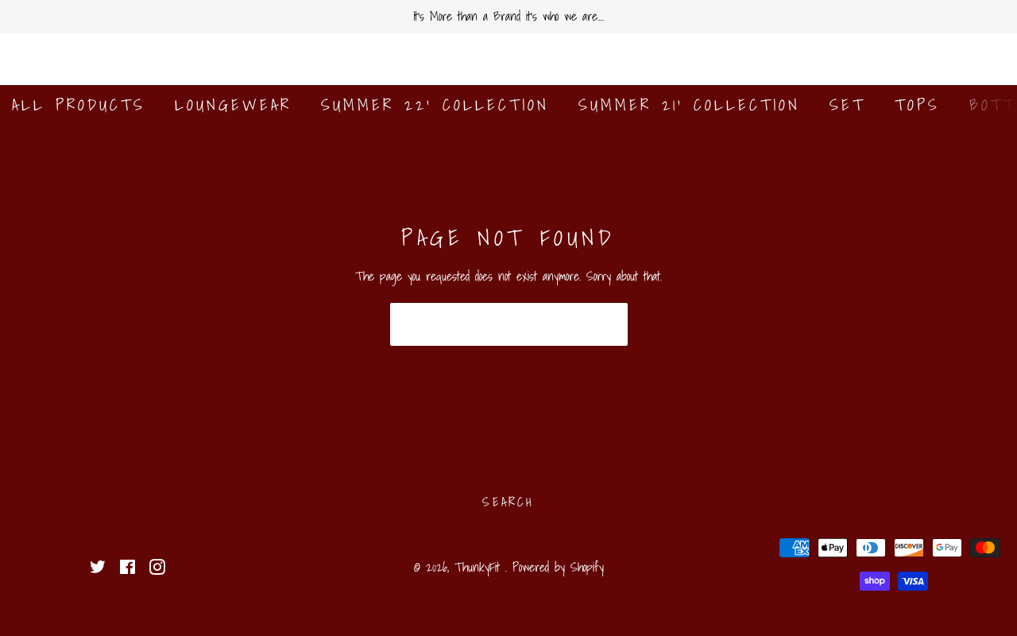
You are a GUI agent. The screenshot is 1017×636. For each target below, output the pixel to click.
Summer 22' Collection (435, 105)
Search (508, 501)
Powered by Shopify (558, 566)
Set (847, 105)
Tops (917, 105)
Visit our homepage (509, 324)
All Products (78, 105)
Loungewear (233, 105)
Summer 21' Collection (689, 105)
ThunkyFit (479, 566)
